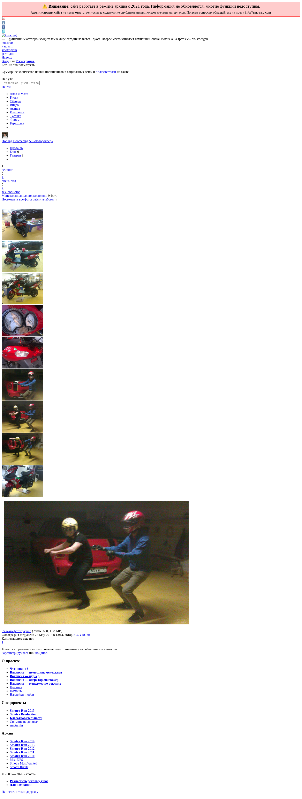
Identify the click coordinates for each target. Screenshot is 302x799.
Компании (17, 112)
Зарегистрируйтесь (15, 653)
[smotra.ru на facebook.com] (3, 27)
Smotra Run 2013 (22, 745)
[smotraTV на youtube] (3, 19)
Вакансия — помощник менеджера (36, 672)
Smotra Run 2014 (22, 741)
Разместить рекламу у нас (29, 781)
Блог (13, 151)
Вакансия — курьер (24, 676)
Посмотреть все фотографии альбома (28, 199)
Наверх (7, 57)
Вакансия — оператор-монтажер (34, 680)
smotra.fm (16, 725)
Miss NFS (16, 759)
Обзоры (15, 101)
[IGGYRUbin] (5, 137)
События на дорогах (24, 721)
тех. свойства (11, 192)
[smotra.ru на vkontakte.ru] (3, 23)
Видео (14, 105)
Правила (16, 687)
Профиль (16, 148)
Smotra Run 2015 (22, 710)
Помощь (16, 691)
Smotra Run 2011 (22, 752)
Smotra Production (23, 714)
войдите (41, 653)
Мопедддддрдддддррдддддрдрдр (24, 195)
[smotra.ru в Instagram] (9, 35)
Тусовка (15, 116)
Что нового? (19, 668)
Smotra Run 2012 (22, 748)
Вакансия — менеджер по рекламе (35, 683)
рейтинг (7, 170)
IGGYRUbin (82, 635)
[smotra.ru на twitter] (3, 31)
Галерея (15, 155)
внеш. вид (9, 181)
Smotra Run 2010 (22, 756)
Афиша (15, 108)
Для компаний (20, 784)
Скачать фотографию (16, 631)
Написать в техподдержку (20, 791)
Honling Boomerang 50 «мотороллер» (27, 141)
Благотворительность (26, 718)
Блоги (14, 97)
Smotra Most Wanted (23, 763)
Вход (5, 61)
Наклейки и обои (22, 694)
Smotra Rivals (19, 767)
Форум (15, 119)
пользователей (106, 72)
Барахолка (17, 123)
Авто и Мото (19, 94)
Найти (6, 87)
